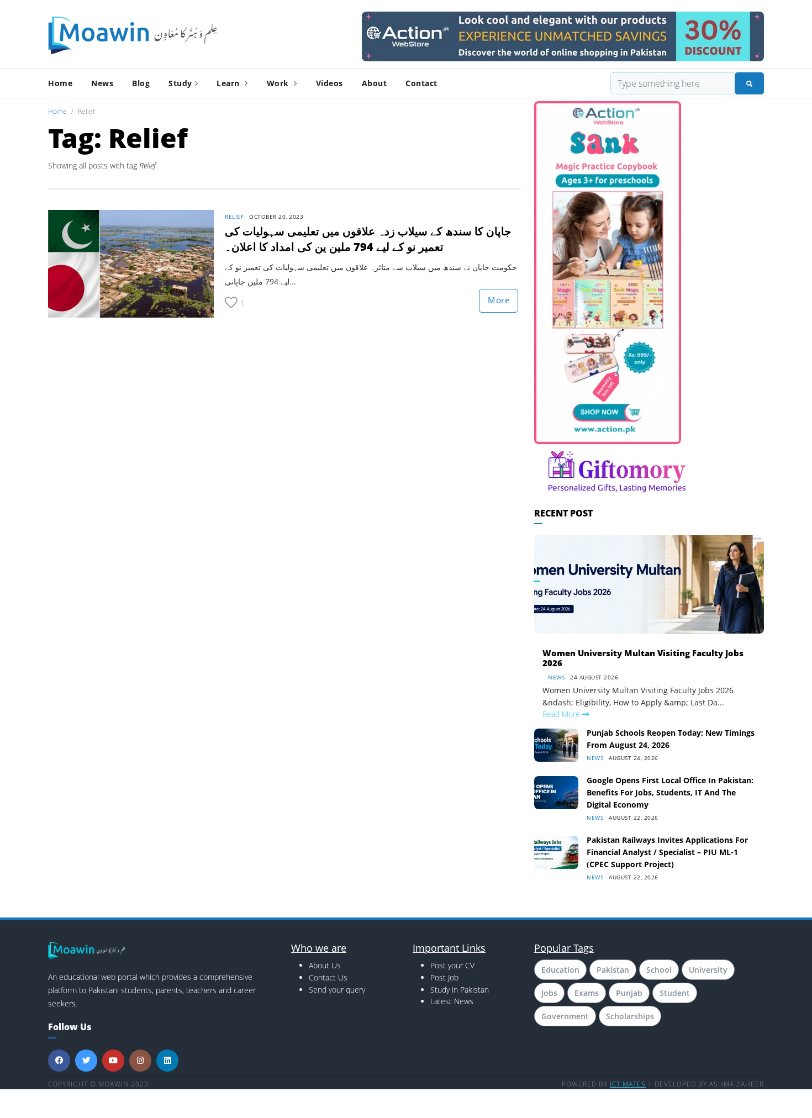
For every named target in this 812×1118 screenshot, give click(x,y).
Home (60, 83)
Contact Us (328, 977)
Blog (141, 83)
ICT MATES (628, 1084)
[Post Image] (131, 262)
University (708, 969)
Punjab (629, 993)
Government (565, 1016)
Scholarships (630, 1016)
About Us (325, 965)
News (102, 83)
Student (675, 993)
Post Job (444, 977)
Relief (234, 216)
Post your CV (452, 965)
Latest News (451, 1001)
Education (560, 969)
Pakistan (613, 969)
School (659, 969)
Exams (586, 993)
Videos (329, 83)
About (374, 83)
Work (279, 83)
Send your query (337, 989)
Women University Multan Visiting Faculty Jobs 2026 (643, 657)
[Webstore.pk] (563, 34)
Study (180, 83)
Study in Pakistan (459, 989)
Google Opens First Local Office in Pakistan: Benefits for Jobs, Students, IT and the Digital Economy (670, 792)
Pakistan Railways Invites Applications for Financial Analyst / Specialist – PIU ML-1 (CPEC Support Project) (667, 852)
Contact (421, 83)
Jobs (549, 993)
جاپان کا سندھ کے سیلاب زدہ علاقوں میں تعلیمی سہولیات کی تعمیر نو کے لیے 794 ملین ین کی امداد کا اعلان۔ (368, 239)
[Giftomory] (617, 471)
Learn (229, 83)
